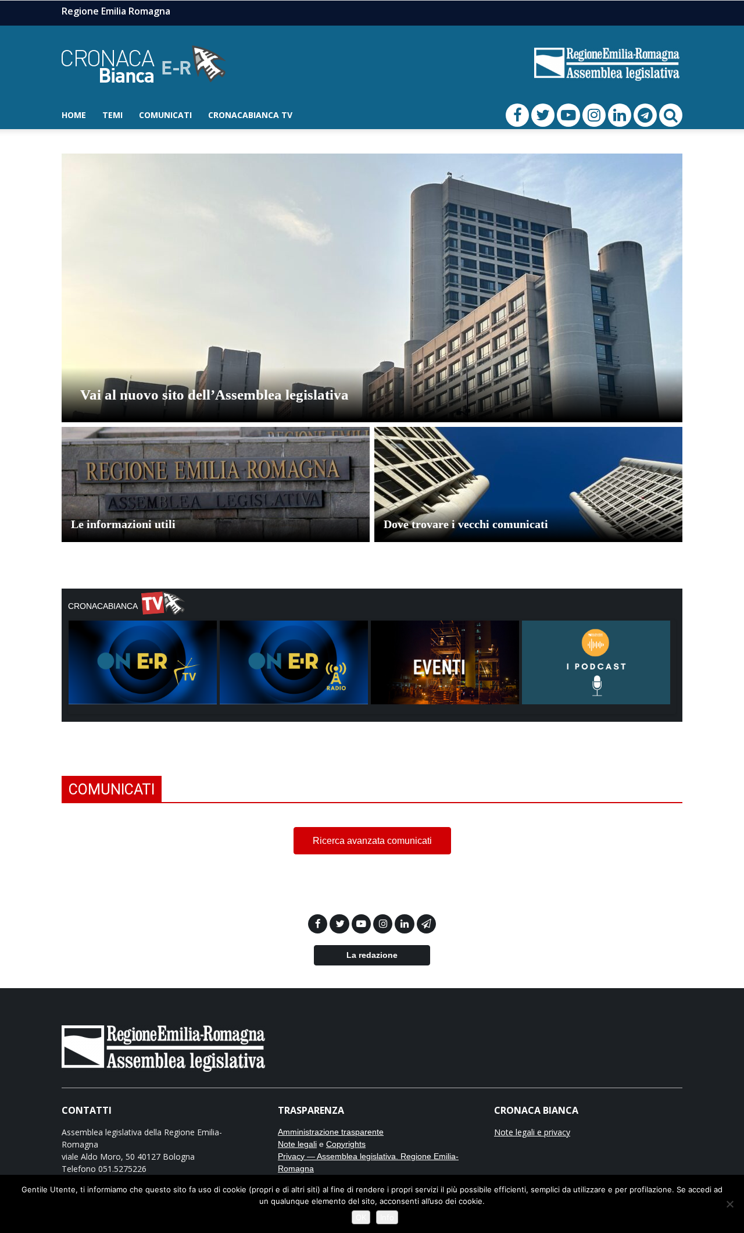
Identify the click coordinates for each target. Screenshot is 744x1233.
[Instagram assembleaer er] (384, 924)
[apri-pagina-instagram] (594, 115)
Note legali (297, 1144)
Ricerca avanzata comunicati (372, 841)
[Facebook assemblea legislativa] (319, 924)
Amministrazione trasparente (331, 1131)
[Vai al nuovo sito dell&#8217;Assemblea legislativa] (372, 322)
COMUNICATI (165, 114)
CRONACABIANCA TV (250, 114)
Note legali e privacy (532, 1132)
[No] (729, 1204)
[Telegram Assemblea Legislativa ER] (426, 924)
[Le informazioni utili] (216, 503)
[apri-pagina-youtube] (568, 115)
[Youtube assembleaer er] (362, 924)
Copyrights (346, 1144)
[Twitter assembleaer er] (340, 924)
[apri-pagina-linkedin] (619, 115)
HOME (74, 114)
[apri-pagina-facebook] (517, 115)
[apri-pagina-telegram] (645, 115)
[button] (670, 115)
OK (361, 1217)
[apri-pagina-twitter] (543, 115)
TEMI (112, 114)
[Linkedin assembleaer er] (405, 924)
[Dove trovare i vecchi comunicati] (528, 503)
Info (387, 1217)
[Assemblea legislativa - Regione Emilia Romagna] (163, 1047)
